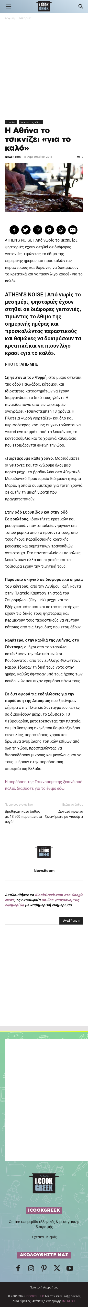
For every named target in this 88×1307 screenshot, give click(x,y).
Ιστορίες (25, 18)
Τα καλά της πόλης (30, 122)
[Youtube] (70, 1270)
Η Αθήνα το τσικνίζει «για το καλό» (38, 139)
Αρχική (10, 18)
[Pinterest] (44, 1270)
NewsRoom (13, 156)
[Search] (81, 6)
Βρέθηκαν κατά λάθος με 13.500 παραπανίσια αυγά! (23, 816)
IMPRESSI (68, 1301)
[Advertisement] (44, 985)
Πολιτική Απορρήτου (44, 1287)
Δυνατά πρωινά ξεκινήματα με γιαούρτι (64, 814)
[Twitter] (57, 1270)
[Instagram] (31, 1270)
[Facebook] (18, 1270)
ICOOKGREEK (35, 1296)
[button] (8, 6)
